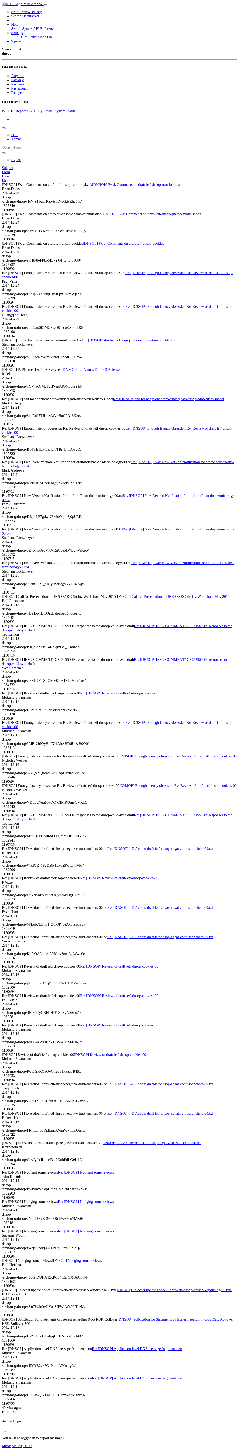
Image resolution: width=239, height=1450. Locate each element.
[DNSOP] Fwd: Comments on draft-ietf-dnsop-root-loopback (137, 185)
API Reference (44, 29)
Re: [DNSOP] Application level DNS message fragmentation (137, 1349)
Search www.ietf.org (26, 12)
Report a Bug (25, 111)
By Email (45, 111)
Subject (7, 168)
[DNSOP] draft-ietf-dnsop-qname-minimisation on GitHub (131, 340)
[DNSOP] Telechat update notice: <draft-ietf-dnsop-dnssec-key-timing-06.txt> (174, 1290)
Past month (19, 88)
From (6, 172)
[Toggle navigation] (45, 5)
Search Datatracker (25, 16)
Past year (18, 93)
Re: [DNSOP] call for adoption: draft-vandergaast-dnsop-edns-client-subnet (168, 399)
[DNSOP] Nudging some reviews (77, 1261)
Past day (17, 80)
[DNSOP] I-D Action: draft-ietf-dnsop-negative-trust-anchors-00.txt (151, 1143)
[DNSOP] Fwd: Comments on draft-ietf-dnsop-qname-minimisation (151, 214)
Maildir (17, 1446)
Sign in (16, 41)
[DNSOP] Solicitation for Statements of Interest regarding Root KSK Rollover (175, 1319)
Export (16, 160)
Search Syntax (21, 29)
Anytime (17, 76)
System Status (65, 111)
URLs (27, 1446)
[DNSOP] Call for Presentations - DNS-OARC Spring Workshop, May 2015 (173, 596)
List (4, 180)
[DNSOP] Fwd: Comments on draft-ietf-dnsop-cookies (123, 243)
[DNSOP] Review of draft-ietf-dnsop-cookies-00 (110, 1055)
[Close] (4, 1431)
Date (14, 135)
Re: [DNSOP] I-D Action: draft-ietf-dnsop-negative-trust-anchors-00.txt (160, 849)
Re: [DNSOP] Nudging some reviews (86, 1172)
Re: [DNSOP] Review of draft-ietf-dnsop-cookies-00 (119, 693)
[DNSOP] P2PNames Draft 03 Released (91, 369)
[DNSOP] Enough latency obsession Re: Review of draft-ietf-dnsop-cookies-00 (178, 756)
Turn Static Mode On (36, 37)
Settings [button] (17, 33)
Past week (18, 84)
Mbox (6, 1446)
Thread (16, 139)
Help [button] (14, 24)
